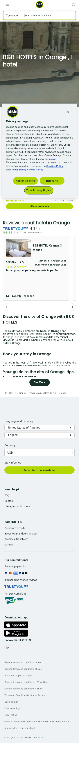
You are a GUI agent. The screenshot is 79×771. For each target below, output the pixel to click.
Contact (9, 500)
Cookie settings (12, 708)
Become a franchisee (16, 539)
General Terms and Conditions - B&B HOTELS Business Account (37, 721)
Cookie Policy (35, 169)
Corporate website (14, 528)
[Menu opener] (7, 4)
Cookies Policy (54, 166)
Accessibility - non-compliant (19, 728)
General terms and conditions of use (22, 662)
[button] (36, 268)
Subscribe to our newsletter (40, 470)
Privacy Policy (18, 169)
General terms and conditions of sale (23, 669)
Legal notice (10, 715)
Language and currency (18, 421)
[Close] (68, 112)
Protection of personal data (18, 675)
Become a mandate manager (20, 533)
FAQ (6, 495)
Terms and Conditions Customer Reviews (25, 695)
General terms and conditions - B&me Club (26, 682)
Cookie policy (11, 701)
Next (72, 307)
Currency (9, 445)
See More (39, 382)
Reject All (52, 180)
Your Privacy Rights (38, 190)
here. (53, 159)
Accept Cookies (25, 180)
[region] (39, 150)
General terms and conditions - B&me (23, 688)
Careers (8, 544)
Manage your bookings (17, 506)
